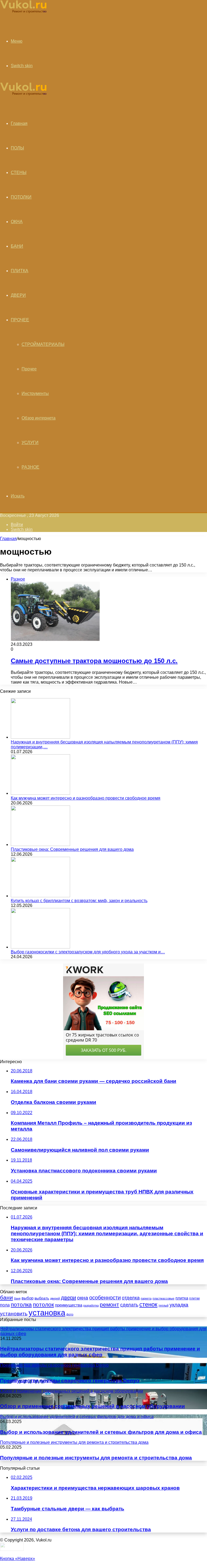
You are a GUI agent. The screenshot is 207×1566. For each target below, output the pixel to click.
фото (69, 1314)
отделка (131, 1298)
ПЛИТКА (19, 270)
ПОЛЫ (17, 148)
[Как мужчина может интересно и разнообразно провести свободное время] (40, 793)
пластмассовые (163, 1298)
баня (17, 1298)
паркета (146, 1298)
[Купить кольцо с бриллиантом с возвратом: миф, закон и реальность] (40, 895)
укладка (179, 1305)
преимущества (68, 1305)
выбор (27, 1298)
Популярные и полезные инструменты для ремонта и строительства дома (96, 1458)
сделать (129, 1305)
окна (82, 1298)
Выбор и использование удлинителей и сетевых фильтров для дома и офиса (101, 1432)
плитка (181, 1298)
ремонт (109, 1304)
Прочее (29, 369)
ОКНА (17, 221)
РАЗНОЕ (30, 467)
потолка (21, 1304)
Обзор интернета (39, 418)
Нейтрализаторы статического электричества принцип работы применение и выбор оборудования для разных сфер (100, 1351)
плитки (194, 1298)
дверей (55, 1298)
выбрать (41, 1298)
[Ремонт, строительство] (23, 12)
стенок (148, 1304)
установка (47, 1312)
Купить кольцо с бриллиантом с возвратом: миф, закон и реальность (79, 900)
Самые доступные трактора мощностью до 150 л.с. (94, 660)
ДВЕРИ (18, 295)
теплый (163, 1305)
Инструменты (35, 393)
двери (68, 1298)
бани (6, 1297)
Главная (8, 538)
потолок (43, 1304)
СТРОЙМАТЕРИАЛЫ (43, 344)
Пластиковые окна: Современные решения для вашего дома (72, 849)
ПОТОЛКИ (21, 197)
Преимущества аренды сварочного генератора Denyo (69, 1380)
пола (5, 1304)
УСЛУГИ (30, 442)
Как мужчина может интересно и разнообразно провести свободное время (85, 798)
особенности (105, 1298)
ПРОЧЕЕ (20, 320)
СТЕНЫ (18, 172)
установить (13, 1313)
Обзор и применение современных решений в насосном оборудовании (92, 1406)
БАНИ (17, 246)
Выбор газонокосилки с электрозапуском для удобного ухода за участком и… (88, 952)
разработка (91, 1305)
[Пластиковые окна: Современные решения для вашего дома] (40, 844)
